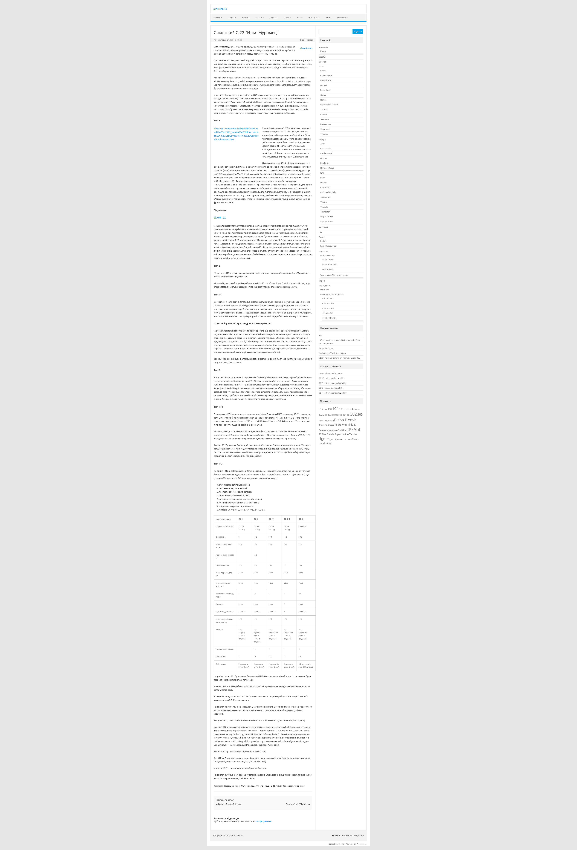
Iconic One (333, 844)
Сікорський (229, 786)
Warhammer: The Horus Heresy (334, 275)
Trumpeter (325, 212)
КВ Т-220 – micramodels (329, 383)
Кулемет (339, 439)
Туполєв (324, 134)
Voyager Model (326, 221)
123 (350, 408)
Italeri (322, 178)
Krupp (323, 51)
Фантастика (324, 252)
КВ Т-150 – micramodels (329, 393)
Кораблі (246, 18)
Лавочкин (324, 119)
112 (346, 409)
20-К (325, 409)
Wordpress (361, 844)
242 (333, 415)
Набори (322, 140)
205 (355, 409)
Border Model (326, 153)
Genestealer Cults (329, 264)
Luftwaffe (324, 290)
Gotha (323, 95)
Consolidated (326, 80)
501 (348, 415)
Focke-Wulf (325, 90)
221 (358, 409)
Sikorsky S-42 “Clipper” (298, 804)
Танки (286, 18)
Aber (322, 144)
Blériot (323, 71)
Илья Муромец (247, 786)
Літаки (259, 18)
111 (341, 408)
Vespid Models (326, 217)
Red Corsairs (327, 269)
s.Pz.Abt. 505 (327, 313)
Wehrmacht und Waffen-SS (332, 295)
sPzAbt (354, 429)
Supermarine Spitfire (329, 105)
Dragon (323, 158)
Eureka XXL (325, 163)
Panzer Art (325, 187)
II (348, 425)
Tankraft (324, 207)
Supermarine (342, 434)
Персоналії (313, 18)
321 (336, 415)
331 (344, 414)
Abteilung (329, 420)
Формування (324, 286)
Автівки (232, 18)
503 (360, 414)
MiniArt (323, 183)
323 (340, 415)
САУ (299, 18)
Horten (323, 100)
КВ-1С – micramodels (328, 378)
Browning (323, 425)
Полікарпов (325, 124)
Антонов (324, 110)
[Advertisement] (341, 493)
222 (321, 414)
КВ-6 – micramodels (327, 388)
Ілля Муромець (262, 786)
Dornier (323, 85)
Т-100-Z (328, 443)
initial (352, 424)
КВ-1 (341, 373)
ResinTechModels (328, 192)
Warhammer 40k (327, 255)
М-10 (349, 439)
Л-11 (345, 439)
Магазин (341, 18)
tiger (323, 439)
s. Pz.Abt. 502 (328, 303)
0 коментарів (306, 40)
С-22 (273, 786)
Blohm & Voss (326, 75)
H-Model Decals (327, 168)
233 (330, 414)
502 (353, 414)
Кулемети (323, 62)
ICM (322, 173)
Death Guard (327, 259)
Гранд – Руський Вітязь (228, 804)
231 (325, 414)
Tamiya (323, 202)
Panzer (322, 430)
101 (335, 408)
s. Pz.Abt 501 (327, 298)
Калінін (323, 114)
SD (336, 430)
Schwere (331, 430)
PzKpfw (323, 241)
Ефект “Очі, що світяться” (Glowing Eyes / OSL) (339, 358)
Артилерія (323, 47)
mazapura (225, 40)
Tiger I (330, 439)
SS (320, 434)
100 (330, 409)
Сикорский (288, 786)
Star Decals (325, 197)
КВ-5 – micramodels (327, 373)
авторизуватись (263, 821)
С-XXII (279, 786)
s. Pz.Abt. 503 (328, 308)
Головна (218, 18)
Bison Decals (325, 148)
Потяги (273, 18)
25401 (322, 420)
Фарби (328, 18)
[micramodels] (220, 9)
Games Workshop (326, 348)
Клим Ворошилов (328, 246)
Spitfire (342, 430)
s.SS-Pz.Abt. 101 (329, 318)
